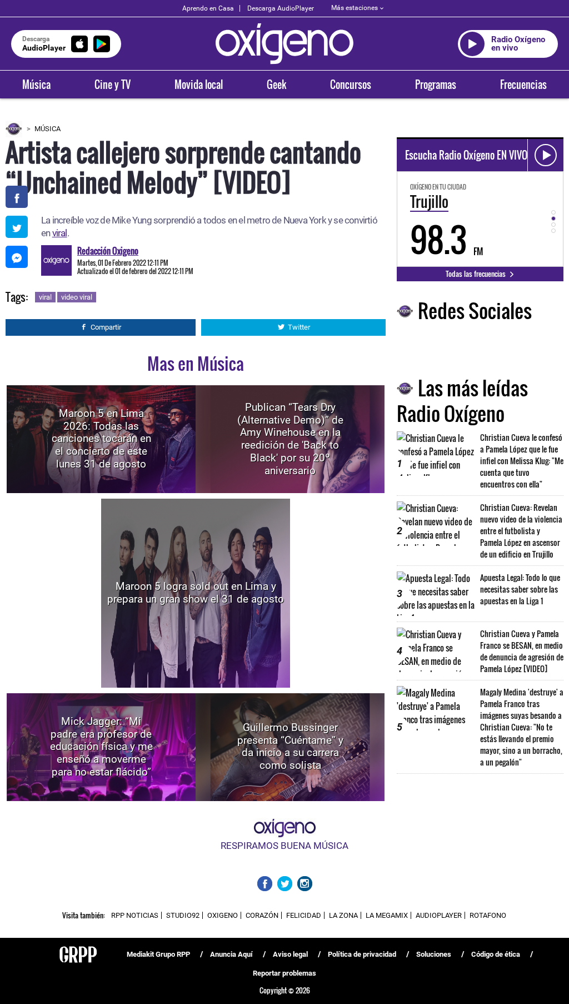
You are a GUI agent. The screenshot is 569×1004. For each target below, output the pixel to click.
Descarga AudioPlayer (280, 8)
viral (59, 232)
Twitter (299, 327)
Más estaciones (354, 8)
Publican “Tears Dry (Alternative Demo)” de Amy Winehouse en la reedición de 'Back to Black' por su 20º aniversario (290, 438)
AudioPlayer (439, 915)
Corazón (262, 915)
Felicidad (303, 915)
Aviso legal (290, 954)
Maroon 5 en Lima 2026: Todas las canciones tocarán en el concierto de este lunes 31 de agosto (101, 438)
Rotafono (488, 915)
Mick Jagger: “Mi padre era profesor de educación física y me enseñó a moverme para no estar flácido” (101, 746)
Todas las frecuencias (476, 273)
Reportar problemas (284, 973)
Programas (435, 84)
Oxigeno (222, 915)
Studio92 (182, 915)
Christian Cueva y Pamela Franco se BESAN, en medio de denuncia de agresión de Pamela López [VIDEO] (521, 651)
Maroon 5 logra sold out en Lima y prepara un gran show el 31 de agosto (195, 592)
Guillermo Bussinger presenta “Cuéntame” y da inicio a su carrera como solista (290, 746)
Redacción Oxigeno (107, 251)
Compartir (106, 327)
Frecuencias (523, 84)
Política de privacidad (362, 954)
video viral (76, 297)
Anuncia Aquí (231, 954)
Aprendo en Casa (208, 8)
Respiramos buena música (284, 845)
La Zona (343, 915)
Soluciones (433, 954)
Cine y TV (112, 84)
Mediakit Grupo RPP (158, 954)
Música (36, 84)
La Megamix (387, 915)
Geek (276, 84)
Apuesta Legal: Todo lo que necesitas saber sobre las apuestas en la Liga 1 (520, 589)
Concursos (350, 84)
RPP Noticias (134, 915)
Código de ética (495, 954)
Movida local (198, 84)
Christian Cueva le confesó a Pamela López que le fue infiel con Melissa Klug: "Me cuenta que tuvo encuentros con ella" (521, 460)
